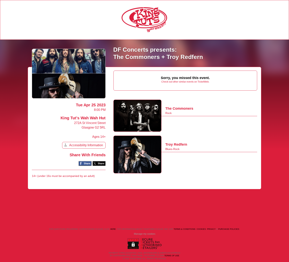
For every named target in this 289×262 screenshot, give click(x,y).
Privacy (211, 229)
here (113, 229)
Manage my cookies (144, 234)
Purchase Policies (228, 229)
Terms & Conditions (184, 229)
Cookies (201, 229)
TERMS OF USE (171, 256)
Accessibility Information (86, 145)
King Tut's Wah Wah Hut (83, 118)
